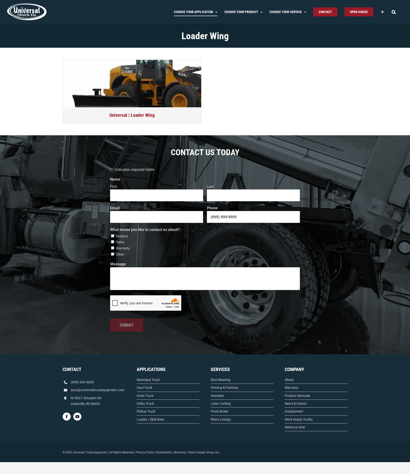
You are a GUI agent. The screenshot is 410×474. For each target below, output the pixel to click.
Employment (294, 411)
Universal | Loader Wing (132, 115)
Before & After (295, 427)
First (113, 186)
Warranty (123, 248)
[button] (394, 12)
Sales (120, 242)
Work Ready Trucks (299, 419)
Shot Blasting (220, 380)
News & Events (296, 403)
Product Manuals (297, 396)
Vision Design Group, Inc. (204, 452)
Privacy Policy (145, 452)
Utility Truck (145, 403)
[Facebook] (67, 417)
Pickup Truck (146, 411)
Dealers (122, 236)
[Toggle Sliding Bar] (382, 12)
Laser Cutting (221, 403)
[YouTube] (77, 417)
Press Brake (219, 411)
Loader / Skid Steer (150, 419)
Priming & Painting (224, 388)
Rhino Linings (221, 419)
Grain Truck (145, 396)
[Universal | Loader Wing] (132, 83)
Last (210, 186)
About (289, 380)
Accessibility (164, 452)
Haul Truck (144, 388)
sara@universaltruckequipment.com (97, 390)
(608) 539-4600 (82, 382)
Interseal (217, 396)
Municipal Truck (148, 380)
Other (120, 254)
